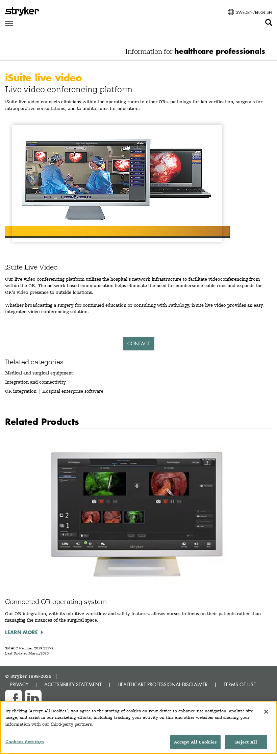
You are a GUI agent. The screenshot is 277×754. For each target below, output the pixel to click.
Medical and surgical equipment (39, 372)
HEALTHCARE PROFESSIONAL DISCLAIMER (163, 684)
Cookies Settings (24, 741)
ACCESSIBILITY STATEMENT (73, 684)
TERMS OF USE (240, 684)
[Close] (266, 711)
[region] (138, 727)
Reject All (246, 742)
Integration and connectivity (35, 382)
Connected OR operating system (56, 602)
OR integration (20, 391)
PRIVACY (19, 684)
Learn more (21, 632)
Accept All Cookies (195, 742)
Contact (138, 343)
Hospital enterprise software (72, 391)
